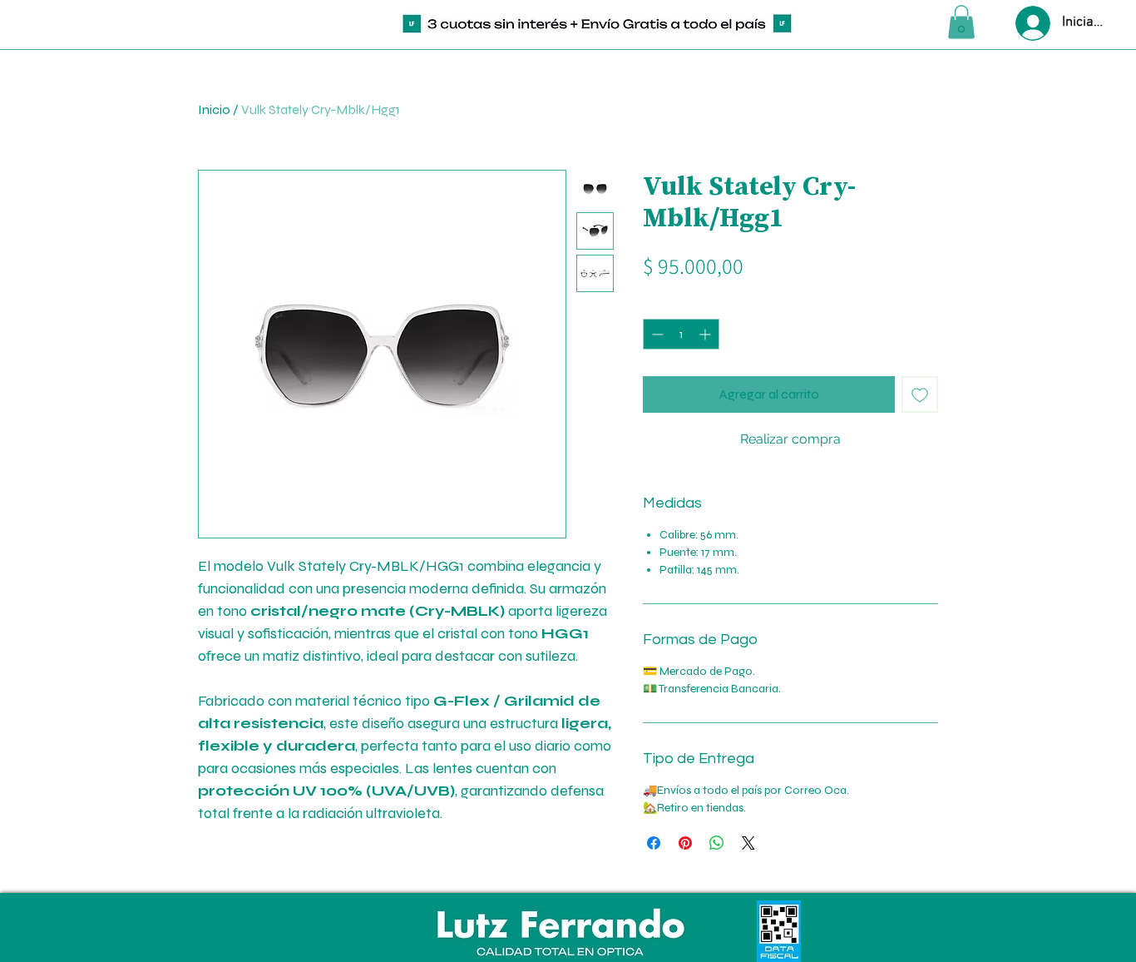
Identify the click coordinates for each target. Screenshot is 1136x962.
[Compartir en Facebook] (654, 843)
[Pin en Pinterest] (685, 843)
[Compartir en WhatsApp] (717, 843)
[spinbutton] (681, 334)
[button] (961, 22)
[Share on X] (748, 843)
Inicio (214, 109)
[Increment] (706, 334)
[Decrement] (655, 334)
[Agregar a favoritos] (919, 394)
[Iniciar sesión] (1031, 23)
